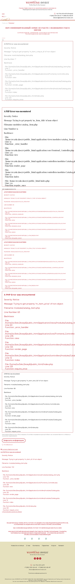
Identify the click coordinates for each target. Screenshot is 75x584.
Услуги (53, 545)
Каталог (61, 545)
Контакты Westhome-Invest (10, 449)
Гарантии (45, 545)
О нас (28, 545)
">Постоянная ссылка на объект (12, 511)
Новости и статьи (17, 545)
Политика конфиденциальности (37, 573)
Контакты (36, 545)
